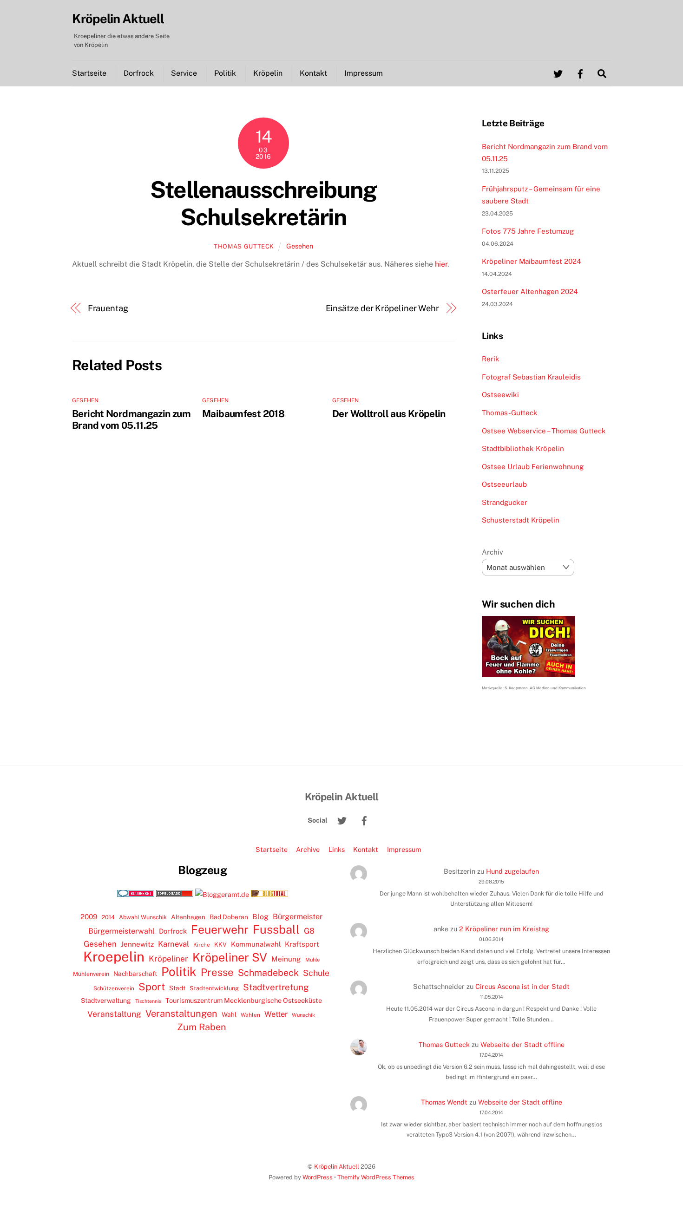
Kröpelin (267, 73)
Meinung (286, 959)
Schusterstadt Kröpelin (520, 520)
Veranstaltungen (181, 1013)
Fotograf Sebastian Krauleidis (531, 377)
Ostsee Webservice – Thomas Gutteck (544, 431)
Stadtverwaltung (106, 1000)
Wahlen (250, 1015)
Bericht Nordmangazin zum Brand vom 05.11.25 (131, 419)
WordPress (317, 1177)
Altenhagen (188, 917)
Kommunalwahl (256, 944)
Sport (151, 987)
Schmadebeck (268, 972)
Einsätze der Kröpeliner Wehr (382, 308)
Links (336, 849)
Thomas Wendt (444, 1102)
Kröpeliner (168, 958)
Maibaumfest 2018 (243, 413)
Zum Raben (201, 1026)
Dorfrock (139, 73)
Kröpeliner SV (229, 957)
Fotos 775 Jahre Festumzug (528, 231)
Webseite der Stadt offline (522, 1044)
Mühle (312, 959)
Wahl (229, 1014)
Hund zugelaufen (512, 871)
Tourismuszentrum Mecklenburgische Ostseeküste (243, 1000)
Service (184, 73)
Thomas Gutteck (244, 246)
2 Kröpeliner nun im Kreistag (504, 929)
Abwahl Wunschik (143, 917)
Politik (225, 73)
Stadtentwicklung (214, 988)
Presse (217, 972)
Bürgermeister (297, 916)
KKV (220, 944)
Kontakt (313, 73)
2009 (89, 917)
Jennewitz (137, 944)
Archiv (492, 552)
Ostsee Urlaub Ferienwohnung (533, 467)
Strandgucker (504, 502)
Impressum (363, 73)
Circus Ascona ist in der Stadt (522, 986)
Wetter (276, 1014)
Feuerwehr (220, 929)
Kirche (201, 945)
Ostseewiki (500, 395)
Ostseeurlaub (504, 484)
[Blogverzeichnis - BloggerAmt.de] (222, 894)
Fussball (276, 929)
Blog (260, 916)
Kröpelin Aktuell (336, 1166)
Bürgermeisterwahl (121, 931)
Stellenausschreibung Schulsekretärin (263, 203)
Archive (308, 849)
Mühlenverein (91, 973)
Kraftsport (302, 944)
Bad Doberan (229, 917)
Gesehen (299, 246)
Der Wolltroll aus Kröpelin (389, 413)
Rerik (490, 359)
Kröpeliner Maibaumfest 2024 (531, 261)
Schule (316, 973)
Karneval (173, 943)
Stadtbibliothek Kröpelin (523, 448)
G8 (309, 930)
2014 (108, 917)
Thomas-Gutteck (510, 413)
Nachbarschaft (135, 973)
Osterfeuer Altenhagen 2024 (530, 291)
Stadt (177, 988)
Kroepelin (113, 957)
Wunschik (303, 1015)
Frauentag (108, 308)
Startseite (89, 73)
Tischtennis (148, 1001)
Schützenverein (113, 988)
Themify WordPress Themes (375, 1177)
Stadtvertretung (276, 987)
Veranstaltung (114, 1014)
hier (441, 264)
